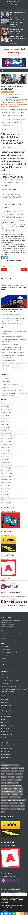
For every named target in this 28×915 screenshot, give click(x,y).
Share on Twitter (6, 257)
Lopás (2, 91)
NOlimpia (4, 740)
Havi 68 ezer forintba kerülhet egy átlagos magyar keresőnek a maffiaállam (14, 394)
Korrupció (4, 728)
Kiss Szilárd (18, 779)
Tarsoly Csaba (5, 751)
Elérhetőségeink (6, 649)
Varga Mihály (20, 809)
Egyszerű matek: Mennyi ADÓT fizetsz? (12, 390)
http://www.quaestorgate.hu (8, 626)
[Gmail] (26, 100)
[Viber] (20, 100)
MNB (3, 737)
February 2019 (5, 430)
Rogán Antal (4, 803)
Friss (3, 719)
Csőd (8, 771)
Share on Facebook (2, 257)
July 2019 (4, 415)
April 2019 (4, 424)
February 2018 (5, 465)
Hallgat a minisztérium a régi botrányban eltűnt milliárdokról (14, 332)
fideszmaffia (18, 774)
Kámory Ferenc (5, 785)
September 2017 (6, 479)
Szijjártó (22, 803)
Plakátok (4, 658)
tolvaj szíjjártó (4, 809)
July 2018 (4, 450)
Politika (4, 743)
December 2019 (6, 409)
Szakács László (13, 803)
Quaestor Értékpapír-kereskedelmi (16, 800)
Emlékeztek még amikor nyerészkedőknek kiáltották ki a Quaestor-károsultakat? (18, 39)
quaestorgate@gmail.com (11, 3)
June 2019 (4, 418)
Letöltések (5, 667)
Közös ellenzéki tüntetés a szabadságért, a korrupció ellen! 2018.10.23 (13, 635)
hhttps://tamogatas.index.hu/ (8, 511)
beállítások (11, 908)
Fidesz (3, 774)
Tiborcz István (14, 806)
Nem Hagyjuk (15, 794)
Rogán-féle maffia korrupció (9, 360)
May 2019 (4, 421)
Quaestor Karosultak (15, 94)
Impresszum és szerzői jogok (9, 652)
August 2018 (5, 447)
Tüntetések (5, 639)
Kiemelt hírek (5, 725)
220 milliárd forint (5, 765)
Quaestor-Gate (6, 381)
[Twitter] (10, 100)
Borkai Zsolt (15, 765)
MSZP (20, 791)
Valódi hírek (5, 757)
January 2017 (5, 502)
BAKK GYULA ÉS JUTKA (6, 110)
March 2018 (5, 462)
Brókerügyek (5, 711)
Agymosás (5, 699)
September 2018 (6, 444)
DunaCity (14, 771)
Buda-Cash (5, 713)
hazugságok (11, 777)
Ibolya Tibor (19, 777)
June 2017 (4, 488)
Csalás (3, 771)
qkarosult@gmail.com (6, 622)
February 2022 (5, 404)
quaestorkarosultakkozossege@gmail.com (11, 620)
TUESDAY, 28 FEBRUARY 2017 (19, 110)
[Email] (16, 100)
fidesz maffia (10, 774)
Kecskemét (10, 779)
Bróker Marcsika (6, 708)
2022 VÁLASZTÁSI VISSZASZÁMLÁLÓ (11, 384)
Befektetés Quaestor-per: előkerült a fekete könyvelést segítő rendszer (24, 269)
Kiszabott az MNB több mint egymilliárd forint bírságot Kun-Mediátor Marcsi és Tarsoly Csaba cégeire (13, 287)
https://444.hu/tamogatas (7, 535)
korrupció (3, 782)
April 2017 (4, 494)
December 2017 (6, 471)
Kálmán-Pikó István (13, 782)
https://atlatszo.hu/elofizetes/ (8, 559)
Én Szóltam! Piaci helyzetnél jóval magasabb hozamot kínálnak (13, 356)
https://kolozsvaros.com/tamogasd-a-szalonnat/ (13, 596)
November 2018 (6, 439)
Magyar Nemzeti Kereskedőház (9, 791)
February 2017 (5, 500)
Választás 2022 (14, 4)
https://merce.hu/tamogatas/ (8, 583)
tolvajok (22, 806)
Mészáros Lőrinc (5, 794)
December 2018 (6, 436)
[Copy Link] (23, 100)
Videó (3, 664)
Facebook (21, 3)
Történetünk (5, 378)
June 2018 (4, 453)
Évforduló (9, 266)
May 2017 (4, 491)
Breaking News (6, 705)
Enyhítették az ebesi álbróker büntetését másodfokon (12, 369)
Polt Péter (17, 797)
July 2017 (4, 485)
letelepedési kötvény (6, 788)
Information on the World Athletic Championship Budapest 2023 (17, 22)
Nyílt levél (4, 655)
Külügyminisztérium (16, 785)
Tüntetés (12, 809)
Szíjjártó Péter (5, 748)
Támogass (5, 387)
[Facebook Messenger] (13, 100)
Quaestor (4, 745)
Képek (3, 661)
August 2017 (5, 482)
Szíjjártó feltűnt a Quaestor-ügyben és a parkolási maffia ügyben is (14, 364)
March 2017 (5, 497)
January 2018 (5, 468)
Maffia (20, 788)
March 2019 (5, 427)
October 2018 (5, 441)
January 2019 (5, 433)
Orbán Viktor (4, 797)
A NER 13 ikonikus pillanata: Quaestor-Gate (17, 14)
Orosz (11, 797)
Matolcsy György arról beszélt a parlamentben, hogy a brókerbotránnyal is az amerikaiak (13, 320)
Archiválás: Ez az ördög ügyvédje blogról (16, 30)
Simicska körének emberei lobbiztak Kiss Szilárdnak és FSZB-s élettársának (12, 310)
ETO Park (20, 771)
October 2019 (5, 412)
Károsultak (5, 722)
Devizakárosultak (6, 716)
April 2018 (4, 459)
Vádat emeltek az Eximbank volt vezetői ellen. (13, 352)
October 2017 (5, 476)
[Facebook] (7, 100)
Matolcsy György (9, 91)
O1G (21, 794)
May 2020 (4, 407)
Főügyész (3, 777)
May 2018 (4, 456)
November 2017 (6, 473)
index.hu (3, 779)
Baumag (4, 702)
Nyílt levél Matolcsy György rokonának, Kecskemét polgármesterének (5, 269)
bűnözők (21, 768)
